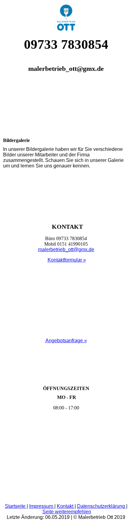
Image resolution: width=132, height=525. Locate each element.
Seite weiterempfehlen (66, 511)
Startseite (16, 506)
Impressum (41, 506)
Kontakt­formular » (67, 259)
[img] (66, 15)
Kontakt (66, 506)
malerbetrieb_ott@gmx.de (66, 249)
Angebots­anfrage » (66, 340)
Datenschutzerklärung (101, 506)
